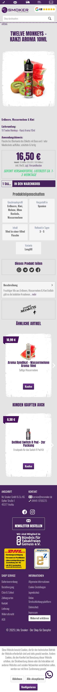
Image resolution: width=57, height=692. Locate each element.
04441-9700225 (39, 501)
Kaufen (28, 386)
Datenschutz (33, 607)
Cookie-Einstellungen (37, 587)
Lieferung (5, 609)
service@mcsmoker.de (42, 497)
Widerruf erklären (39, 618)
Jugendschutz (33, 592)
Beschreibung (10, 285)
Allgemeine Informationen (38, 582)
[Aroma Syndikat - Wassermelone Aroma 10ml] (28, 351)
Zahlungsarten (7, 598)
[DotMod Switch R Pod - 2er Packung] (28, 431)
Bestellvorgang (8, 587)
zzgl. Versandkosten (33, 165)
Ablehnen (17, 679)
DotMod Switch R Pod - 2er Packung (28, 444)
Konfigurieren (28, 687)
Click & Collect (8, 592)
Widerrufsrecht (8, 614)
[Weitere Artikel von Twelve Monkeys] (28, 310)
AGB (3, 619)
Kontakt (5, 603)
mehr (34, 294)
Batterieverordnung (10, 582)
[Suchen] (50, 18)
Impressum (33, 612)
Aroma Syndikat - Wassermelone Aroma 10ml (28, 364)
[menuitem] (28, 18)
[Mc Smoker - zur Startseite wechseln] (15, 10)
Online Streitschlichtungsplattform (39, 600)
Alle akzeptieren (35, 679)
